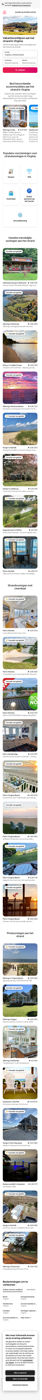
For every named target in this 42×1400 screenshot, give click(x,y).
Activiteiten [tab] (30, 1290)
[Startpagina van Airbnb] (4, 12)
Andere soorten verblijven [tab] (13, 1290)
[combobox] (20, 54)
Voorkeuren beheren (20, 1385)
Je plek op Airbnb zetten (25, 12)
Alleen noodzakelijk (20, 1379)
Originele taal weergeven (21, 5)
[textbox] (11, 62)
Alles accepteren (20, 1373)
